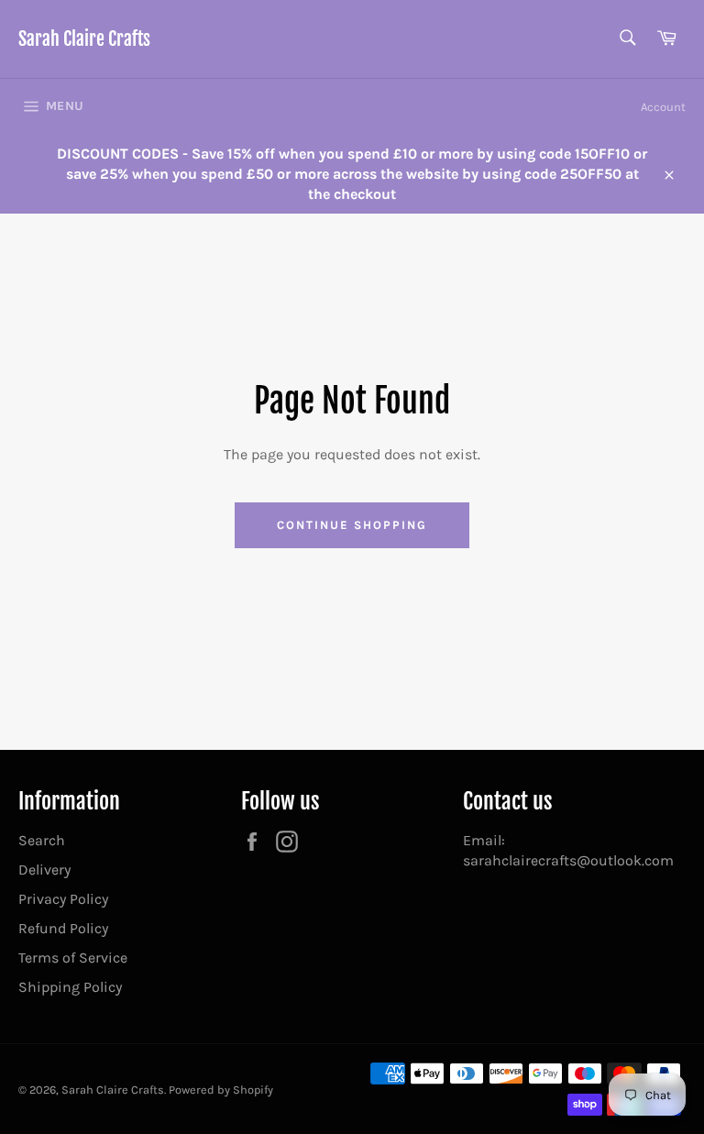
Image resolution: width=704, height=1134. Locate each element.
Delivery (44, 869)
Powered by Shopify (221, 1089)
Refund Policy (63, 928)
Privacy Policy (63, 899)
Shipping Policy (70, 987)
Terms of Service (72, 957)
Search (41, 840)
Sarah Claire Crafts (84, 39)
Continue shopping (351, 525)
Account (663, 107)
